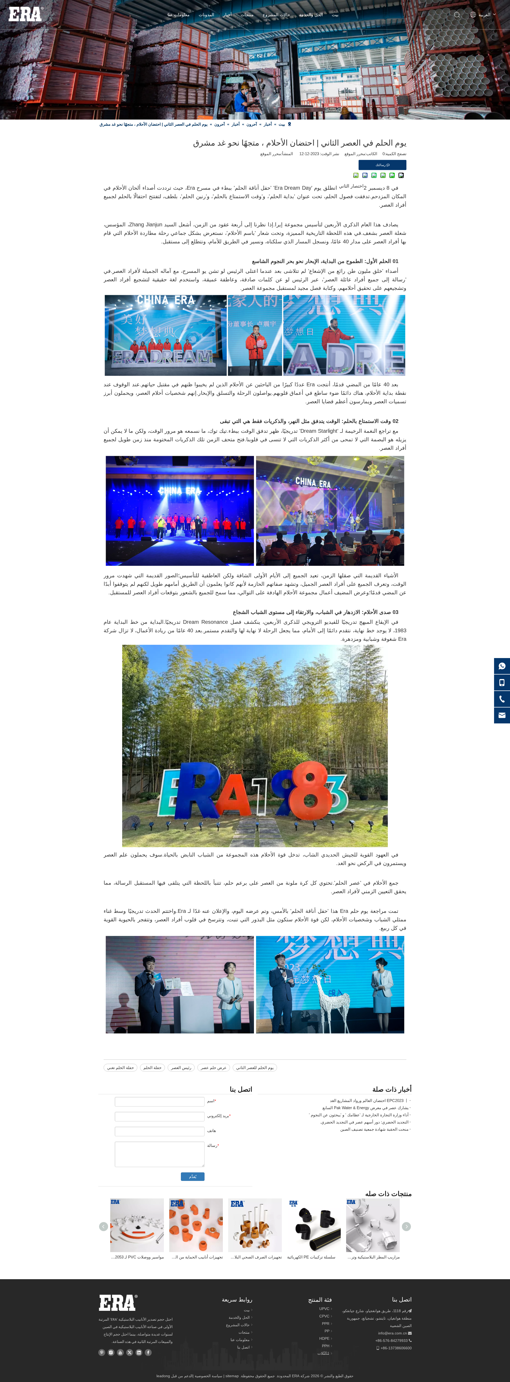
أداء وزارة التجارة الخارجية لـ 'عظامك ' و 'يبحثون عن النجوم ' (359, 1115)
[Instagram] (111, 1352)
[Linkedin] (138, 1352)
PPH (325, 1346)
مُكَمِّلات (323, 1353)
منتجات (247, 15)
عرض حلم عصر (214, 1067)
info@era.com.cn (392, 1333)
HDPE (324, 1338)
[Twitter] (129, 1352)
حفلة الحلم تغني (120, 1067)
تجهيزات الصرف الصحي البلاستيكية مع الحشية (255, 1257)
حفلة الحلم (152, 1067)
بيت (335, 15)
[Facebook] (148, 1352)
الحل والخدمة (311, 15)
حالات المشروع (276, 15)
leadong (163, 1376)
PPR (325, 1323)
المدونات (206, 15)
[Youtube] (120, 1352)
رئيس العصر (181, 1067)
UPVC (324, 1309)
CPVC (324, 1316)
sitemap (232, 1376)
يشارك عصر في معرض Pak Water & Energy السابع (365, 1107)
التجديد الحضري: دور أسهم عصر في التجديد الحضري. (364, 1122)
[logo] (118, 1303)
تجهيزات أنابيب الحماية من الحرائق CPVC (196, 1257)
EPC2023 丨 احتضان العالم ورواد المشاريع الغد (369, 1100)
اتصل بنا (243, 1347)
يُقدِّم (192, 1177)
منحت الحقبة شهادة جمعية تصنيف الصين (374, 1129)
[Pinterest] (101, 1352)
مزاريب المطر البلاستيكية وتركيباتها (373, 1257)
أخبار (227, 15)
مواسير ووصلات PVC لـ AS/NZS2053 (137, 1257)
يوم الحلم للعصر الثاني (255, 1067)
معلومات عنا (179, 15)
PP (327, 1331)
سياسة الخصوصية (208, 1376)
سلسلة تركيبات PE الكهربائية (311, 1257)
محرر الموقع (270, 153)
